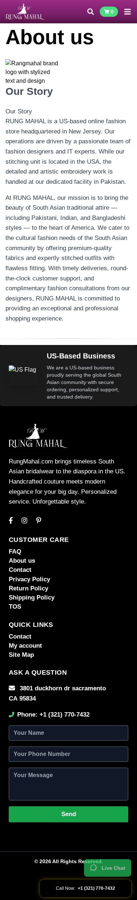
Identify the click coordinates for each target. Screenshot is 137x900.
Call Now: (85, 888)
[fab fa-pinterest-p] (38, 521)
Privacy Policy (29, 579)
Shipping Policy (31, 597)
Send (68, 814)
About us (22, 560)
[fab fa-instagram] (24, 521)
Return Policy (28, 588)
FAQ (15, 551)
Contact (20, 569)
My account (25, 645)
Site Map (21, 654)
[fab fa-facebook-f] (11, 521)
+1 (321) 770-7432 (64, 714)
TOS (15, 606)
